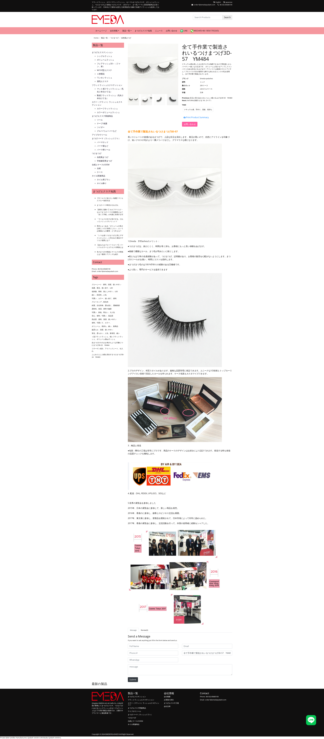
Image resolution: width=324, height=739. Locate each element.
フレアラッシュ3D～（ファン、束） (108, 65)
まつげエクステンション (102, 52)
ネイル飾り (101, 183)
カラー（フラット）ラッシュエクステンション (107, 103)
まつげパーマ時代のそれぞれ (107, 205)
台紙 (99, 168)
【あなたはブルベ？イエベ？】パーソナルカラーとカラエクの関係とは (110, 246)
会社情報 (169, 693)
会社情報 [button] (114, 30)
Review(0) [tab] (144, 630)
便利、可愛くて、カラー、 (102, 323)
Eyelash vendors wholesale (38, 737)
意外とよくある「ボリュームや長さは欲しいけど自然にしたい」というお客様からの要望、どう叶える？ (110, 228)
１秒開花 (101, 74)
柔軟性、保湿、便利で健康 (102, 309)
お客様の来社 (169, 700)
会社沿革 (167, 706)
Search (227, 17)
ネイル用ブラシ (103, 179)
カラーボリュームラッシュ (108, 112)
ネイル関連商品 (98, 175)
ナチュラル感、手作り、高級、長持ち (198, 109)
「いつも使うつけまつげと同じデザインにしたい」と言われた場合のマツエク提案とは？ (110, 237)
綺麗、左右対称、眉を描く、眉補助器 (106, 305)
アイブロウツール (99, 134)
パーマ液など (102, 146)
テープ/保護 (102, 123)
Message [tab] (133, 630)
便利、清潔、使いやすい (112, 284)
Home (96, 38)
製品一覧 (104, 38)
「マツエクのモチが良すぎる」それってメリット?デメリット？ (110, 220)
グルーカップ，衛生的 (100, 302)
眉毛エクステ (102, 81)
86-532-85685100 (226, 5)
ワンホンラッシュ (104, 77)
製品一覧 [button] (126, 30)
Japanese (229, 2)
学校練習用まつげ (104, 161)
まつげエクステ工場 (171, 703)
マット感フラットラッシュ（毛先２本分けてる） (110, 90)
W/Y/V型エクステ (104, 70)
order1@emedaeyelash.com (204, 5)
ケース (100, 172)
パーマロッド (102, 142)
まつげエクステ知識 (143, 30)
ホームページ (101, 30)
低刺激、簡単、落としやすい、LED (105, 291)
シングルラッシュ (104, 56)
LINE (185, 30)
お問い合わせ (171, 30)
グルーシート (97, 284)
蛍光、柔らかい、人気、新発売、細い (106, 333)
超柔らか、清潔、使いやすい (102, 330)
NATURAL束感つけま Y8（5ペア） (199, 100)
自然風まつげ (126, 38)
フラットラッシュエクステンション (107, 85)
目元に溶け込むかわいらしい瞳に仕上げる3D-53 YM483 (211, 98)
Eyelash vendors (54, 737)
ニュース (159, 30)
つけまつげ (114, 38)
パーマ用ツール (103, 149)
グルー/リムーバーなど (107, 131)
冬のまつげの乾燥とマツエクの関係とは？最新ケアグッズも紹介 (110, 253)
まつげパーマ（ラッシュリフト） (106, 138)
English (218, 2)
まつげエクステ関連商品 (102, 116)
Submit (132, 679)
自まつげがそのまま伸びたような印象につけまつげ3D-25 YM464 (107, 343)
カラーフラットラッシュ (107, 108)
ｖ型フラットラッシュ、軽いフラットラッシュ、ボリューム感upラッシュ (107, 338)
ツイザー (101, 127)
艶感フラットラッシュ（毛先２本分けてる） (110, 97)
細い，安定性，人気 (99, 295)
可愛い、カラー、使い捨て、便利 (104, 298)
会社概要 (167, 696)
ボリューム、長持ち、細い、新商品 (105, 326)
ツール (100, 120)
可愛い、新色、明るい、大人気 (103, 312)
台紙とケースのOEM (100, 164)
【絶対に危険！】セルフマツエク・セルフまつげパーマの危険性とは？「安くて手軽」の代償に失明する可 (110, 212)
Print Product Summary (197, 117)
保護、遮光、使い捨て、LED (102, 288)
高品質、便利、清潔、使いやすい (104, 319)
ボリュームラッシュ (105, 59)
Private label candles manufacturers (13, 737)
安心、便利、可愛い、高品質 (102, 316)
